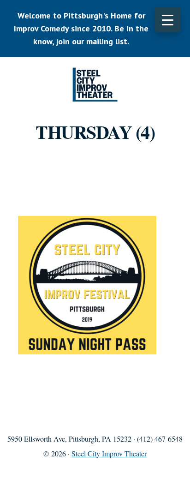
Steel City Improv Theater (95, 84)
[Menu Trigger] (167, 19)
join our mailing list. (92, 41)
